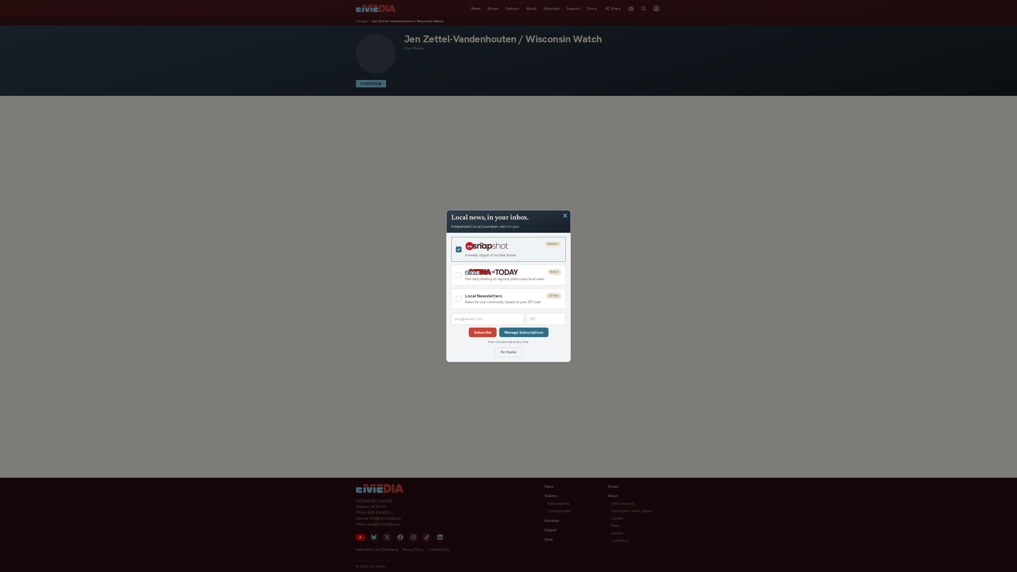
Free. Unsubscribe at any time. (508, 342)
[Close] (565, 215)
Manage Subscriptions (524, 332)
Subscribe (482, 332)
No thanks (508, 352)
